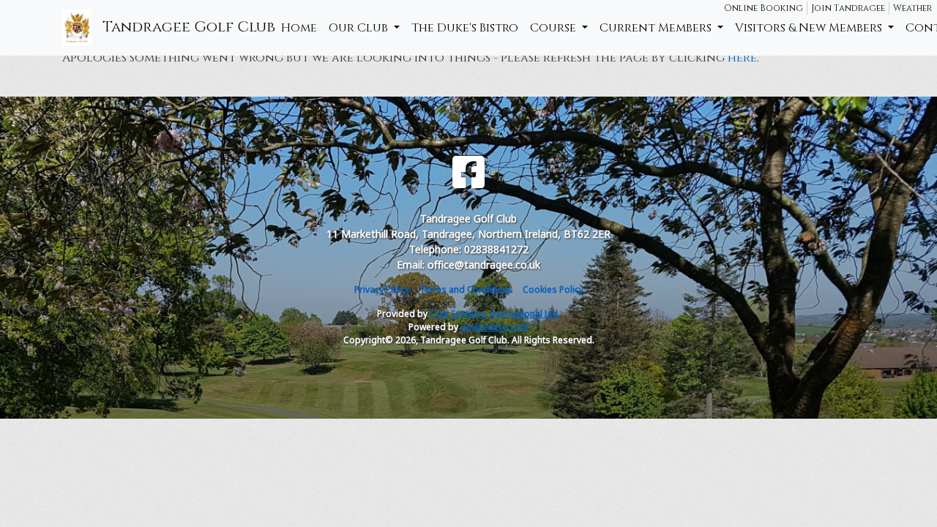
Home (299, 28)
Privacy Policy (382, 289)
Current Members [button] (657, 28)
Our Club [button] (360, 28)
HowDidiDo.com (494, 327)
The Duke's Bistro (464, 28)
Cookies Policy (553, 289)
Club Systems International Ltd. (495, 313)
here (742, 58)
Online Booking (763, 8)
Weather (912, 8)
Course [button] (554, 28)
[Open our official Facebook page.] (468, 172)
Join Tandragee (848, 8)
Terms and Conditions (466, 289)
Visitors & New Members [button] (810, 28)
